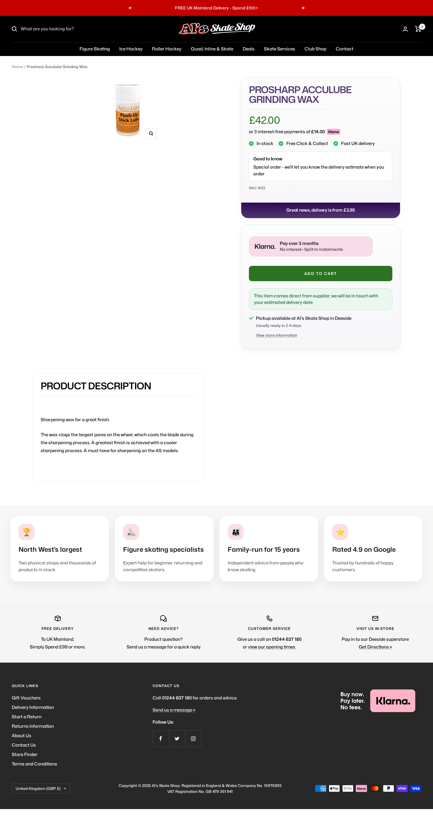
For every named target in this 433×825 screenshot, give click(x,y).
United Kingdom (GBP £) (38, 788)
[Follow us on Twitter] (177, 738)
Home (17, 66)
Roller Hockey (166, 49)
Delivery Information (33, 707)
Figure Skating (95, 49)
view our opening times (271, 647)
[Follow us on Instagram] (193, 738)
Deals (248, 49)
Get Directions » (375, 647)
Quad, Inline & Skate (212, 49)
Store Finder (24, 754)
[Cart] (418, 29)
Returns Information (33, 726)
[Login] (405, 29)
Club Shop (315, 49)
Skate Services (279, 49)
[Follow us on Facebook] (161, 738)
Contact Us (24, 745)
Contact (344, 49)
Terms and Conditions (34, 764)
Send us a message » (174, 710)
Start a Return (27, 717)
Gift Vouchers (26, 698)
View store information (276, 335)
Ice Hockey (131, 49)
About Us (21, 735)
